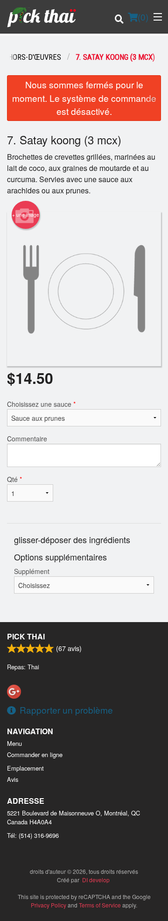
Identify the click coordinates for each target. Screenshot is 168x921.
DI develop (96, 880)
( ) (143, 16)
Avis (12, 779)
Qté (14, 479)
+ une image (25, 215)
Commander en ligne (35, 754)
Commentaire (27, 438)
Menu (14, 743)
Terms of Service (100, 905)
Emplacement (25, 768)
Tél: (33, 835)
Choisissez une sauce (41, 404)
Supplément (31, 571)
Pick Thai (26, 636)
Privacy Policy (48, 905)
